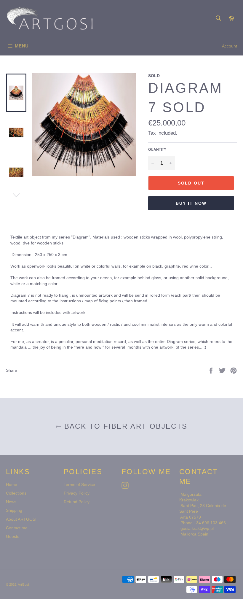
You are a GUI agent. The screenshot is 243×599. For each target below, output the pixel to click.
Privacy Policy (76, 493)
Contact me (17, 527)
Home (11, 484)
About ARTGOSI (21, 519)
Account (229, 46)
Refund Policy (76, 501)
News (11, 501)
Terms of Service (79, 484)
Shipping (14, 510)
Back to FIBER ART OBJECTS (124, 426)
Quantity (157, 149)
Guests (12, 536)
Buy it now (191, 203)
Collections (16, 493)
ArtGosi (23, 584)
